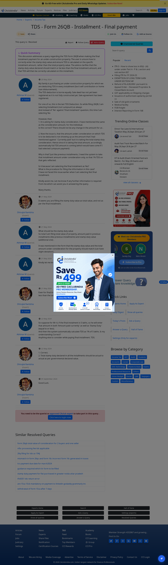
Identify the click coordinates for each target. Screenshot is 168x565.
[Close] (113, 255)
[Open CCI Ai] (161, 558)
